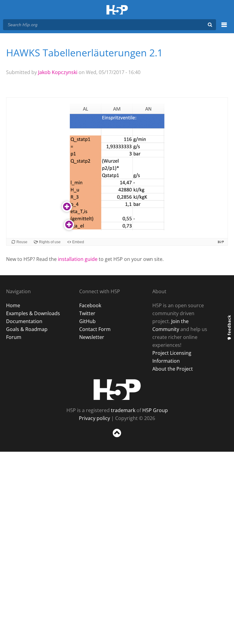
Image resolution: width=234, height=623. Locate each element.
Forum (13, 337)
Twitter (87, 313)
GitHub (87, 321)
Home (13, 305)
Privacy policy (94, 418)
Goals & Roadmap (27, 329)
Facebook (90, 305)
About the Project (172, 368)
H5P (117, 389)
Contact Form (95, 329)
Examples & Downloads (33, 313)
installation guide (78, 259)
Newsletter (91, 337)
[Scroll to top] (117, 438)
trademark (123, 410)
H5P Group (155, 410)
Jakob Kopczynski (57, 72)
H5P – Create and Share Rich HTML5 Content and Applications (117, 10)
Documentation (24, 321)
